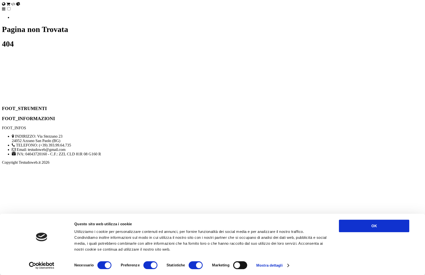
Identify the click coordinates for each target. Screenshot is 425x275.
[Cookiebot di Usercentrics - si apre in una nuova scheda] (41, 265)
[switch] (150, 265)
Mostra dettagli (269, 265)
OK (374, 226)
